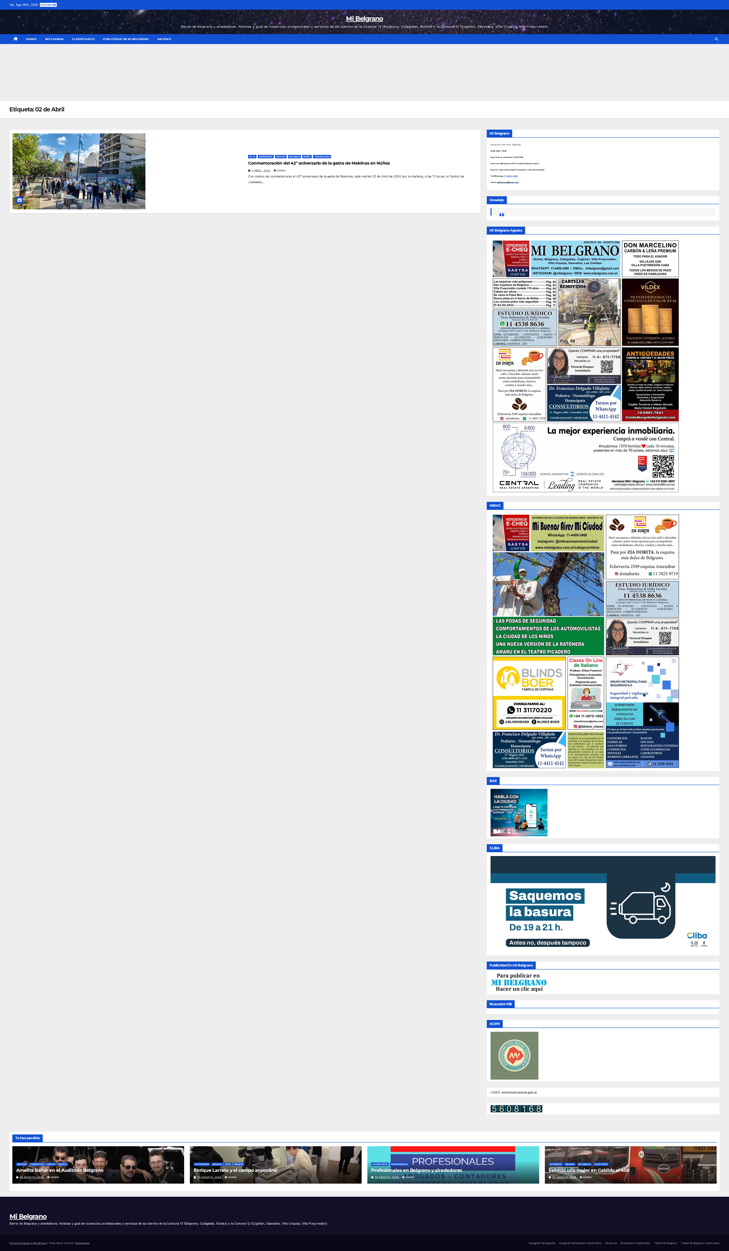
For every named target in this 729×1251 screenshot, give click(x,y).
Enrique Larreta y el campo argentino (235, 1170)
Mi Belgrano (364, 19)
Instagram (54, 39)
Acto (252, 156)
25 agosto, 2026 (564, 1177)
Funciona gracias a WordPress (28, 1243)
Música (62, 1164)
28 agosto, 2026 (32, 1177)
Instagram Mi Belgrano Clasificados (580, 1243)
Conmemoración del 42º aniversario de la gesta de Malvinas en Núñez (319, 163)
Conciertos (37, 1164)
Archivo (164, 39)
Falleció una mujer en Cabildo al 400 (589, 1170)
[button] (716, 39)
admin (281, 170)
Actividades (202, 1164)
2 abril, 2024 (261, 170)
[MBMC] (585, 641)
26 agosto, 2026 (387, 1177)
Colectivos (601, 1164)
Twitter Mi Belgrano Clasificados (700, 1243)
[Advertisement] (364, 72)
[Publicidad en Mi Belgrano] (519, 982)
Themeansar (82, 1243)
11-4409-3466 (511, 176)
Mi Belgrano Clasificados (635, 1243)
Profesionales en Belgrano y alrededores (416, 1170)
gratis (51, 1164)
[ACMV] (514, 1055)
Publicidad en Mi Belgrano (126, 39)
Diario (31, 39)
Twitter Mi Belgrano (665, 1243)
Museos (238, 1164)
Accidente (556, 1164)
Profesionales (399, 1164)
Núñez (307, 156)
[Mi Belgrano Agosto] (585, 366)
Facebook (611, 1243)
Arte (228, 1164)
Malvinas (294, 156)
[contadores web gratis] (516, 1108)
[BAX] (519, 812)
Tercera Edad (322, 156)
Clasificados (83, 39)
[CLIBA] (603, 905)
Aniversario (266, 156)
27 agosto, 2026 (209, 1177)
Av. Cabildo (584, 1164)
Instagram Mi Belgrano (542, 1243)
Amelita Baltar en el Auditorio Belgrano (59, 1170)
